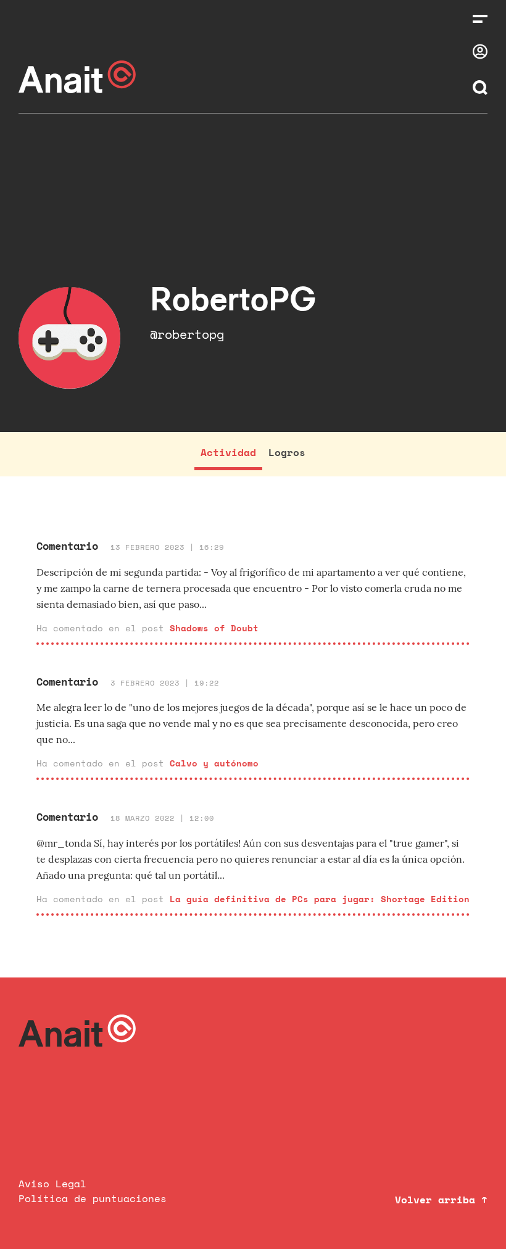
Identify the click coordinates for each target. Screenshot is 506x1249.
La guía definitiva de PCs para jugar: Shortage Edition (320, 898)
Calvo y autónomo (214, 763)
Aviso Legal (52, 1183)
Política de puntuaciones (93, 1198)
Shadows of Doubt (214, 627)
